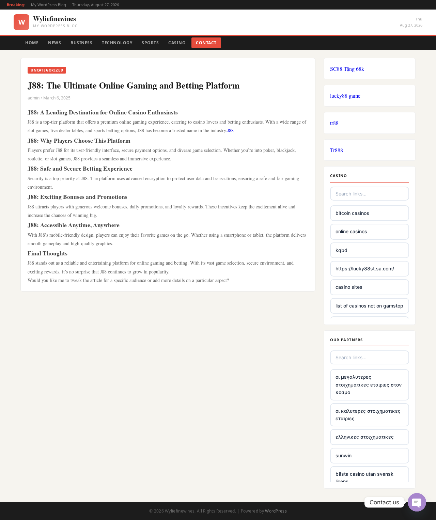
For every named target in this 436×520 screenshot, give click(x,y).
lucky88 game (345, 95)
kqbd (341, 250)
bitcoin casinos (352, 213)
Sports (150, 43)
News (54, 43)
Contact (206, 43)
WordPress (276, 511)
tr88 (334, 122)
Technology (117, 43)
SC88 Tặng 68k (347, 68)
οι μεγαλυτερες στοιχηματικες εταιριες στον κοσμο (369, 384)
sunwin (344, 455)
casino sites (349, 287)
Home (31, 43)
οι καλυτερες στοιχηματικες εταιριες (368, 414)
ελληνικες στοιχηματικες (365, 437)
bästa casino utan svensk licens (364, 477)
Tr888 (336, 150)
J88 (230, 130)
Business (81, 43)
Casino (177, 43)
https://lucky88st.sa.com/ (365, 268)
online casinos (351, 231)
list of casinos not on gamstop (369, 306)
